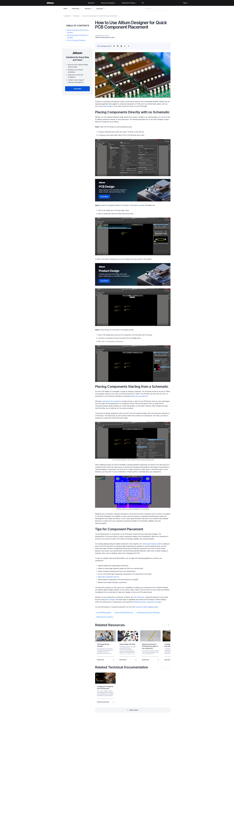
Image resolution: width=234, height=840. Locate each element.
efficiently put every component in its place (147, 602)
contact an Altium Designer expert (147, 607)
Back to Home (134, 710)
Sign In (185, 3)
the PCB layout (139, 597)
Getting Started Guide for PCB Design (148, 612)
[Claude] (121, 46)
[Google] (124, 46)
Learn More (104, 196)
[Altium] (50, 3)
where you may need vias (139, 396)
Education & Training (128, 3)
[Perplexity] (117, 46)
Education (100, 8)
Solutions (91, 3)
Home (65, 8)
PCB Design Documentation (104, 617)
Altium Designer (108, 106)
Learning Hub (67, 16)
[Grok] (128, 46)
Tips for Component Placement (76, 40)
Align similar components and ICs (108, 577)
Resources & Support (108, 3)
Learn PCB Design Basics (103, 612)
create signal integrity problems (152, 544)
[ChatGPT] (114, 46)
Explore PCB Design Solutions (124, 612)
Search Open (142, 3)
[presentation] (168, 625)
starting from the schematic (111, 401)
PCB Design (75, 8)
